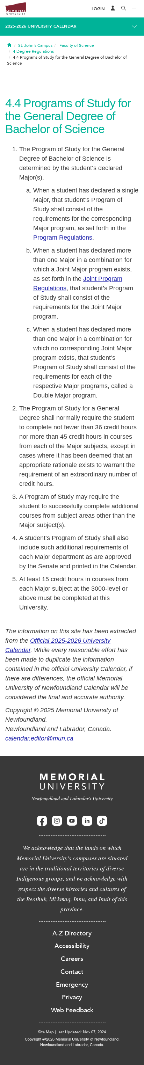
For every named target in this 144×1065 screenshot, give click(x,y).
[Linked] (87, 821)
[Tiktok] (102, 821)
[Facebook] (42, 821)
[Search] (123, 8)
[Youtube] (72, 821)
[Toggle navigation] (134, 9)
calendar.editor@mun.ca (39, 738)
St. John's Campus (35, 45)
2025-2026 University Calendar (41, 26)
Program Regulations (62, 237)
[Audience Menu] (112, 8)
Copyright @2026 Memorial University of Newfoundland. (72, 1039)
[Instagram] (57, 821)
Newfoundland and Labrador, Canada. (72, 1044)
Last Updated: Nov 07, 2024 (81, 1032)
